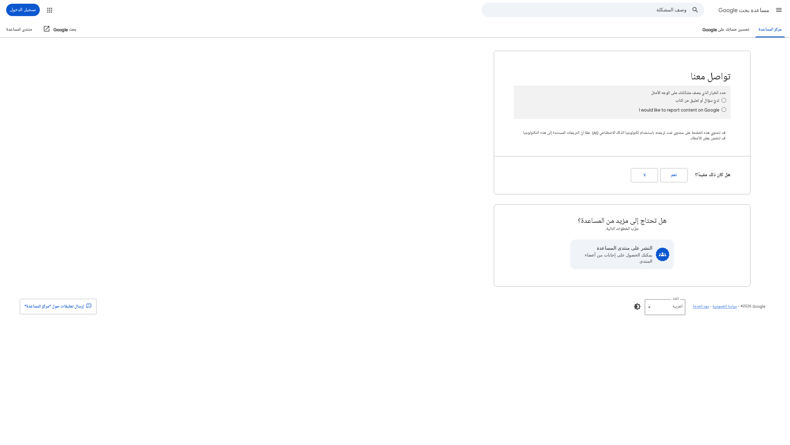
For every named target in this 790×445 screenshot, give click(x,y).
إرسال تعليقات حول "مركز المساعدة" (55, 306)
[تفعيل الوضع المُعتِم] (637, 306)
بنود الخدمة (701, 306)
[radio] (723, 100)
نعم (674, 175)
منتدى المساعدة (19, 29)
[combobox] (584, 10)
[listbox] (665, 307)
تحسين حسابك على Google (725, 29)
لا (644, 175)
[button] (778, 9)
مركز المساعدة (770, 29)
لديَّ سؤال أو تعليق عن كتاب (697, 101)
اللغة (676, 299)
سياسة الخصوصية (725, 306)
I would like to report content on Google (679, 110)
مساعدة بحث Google (743, 10)
